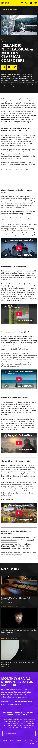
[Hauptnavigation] (22, 3)
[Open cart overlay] (35, 3)
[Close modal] (36, 709)
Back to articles (10, 9)
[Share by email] (9, 67)
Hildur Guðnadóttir (22, 275)
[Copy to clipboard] (14, 67)
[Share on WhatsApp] (3, 67)
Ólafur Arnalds (16, 117)
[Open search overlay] (26, 2)
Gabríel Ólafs (15, 404)
